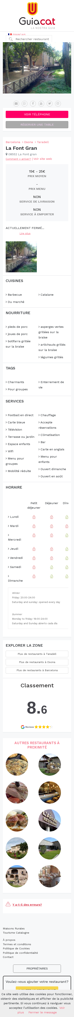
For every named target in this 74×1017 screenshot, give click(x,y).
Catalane (47, 294)
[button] (17, 34)
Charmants (15, 382)
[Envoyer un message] (16, 104)
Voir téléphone (37, 114)
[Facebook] (33, 104)
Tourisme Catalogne (16, 932)
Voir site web (42, 159)
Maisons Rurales (14, 928)
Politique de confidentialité (20, 952)
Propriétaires (37, 968)
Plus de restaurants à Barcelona (37, 670)
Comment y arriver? (18, 158)
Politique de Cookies (16, 948)
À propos (9, 939)
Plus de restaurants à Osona (37, 662)
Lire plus (25, 233)
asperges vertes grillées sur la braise (51, 332)
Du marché (15, 302)
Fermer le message (42, 1012)
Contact (8, 956)
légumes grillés (51, 357)
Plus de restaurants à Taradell (37, 653)
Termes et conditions (17, 944)
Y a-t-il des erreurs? (27, 904)
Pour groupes (17, 389)
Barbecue (14, 294)
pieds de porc (17, 327)
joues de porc (17, 334)
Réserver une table (37, 124)
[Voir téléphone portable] (25, 104)
